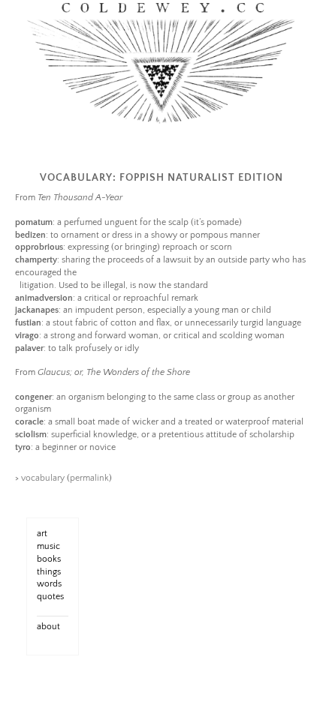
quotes (50, 597)
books (49, 559)
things (49, 572)
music (48, 546)
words (49, 584)
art (42, 533)
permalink (89, 478)
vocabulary (43, 478)
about (48, 627)
